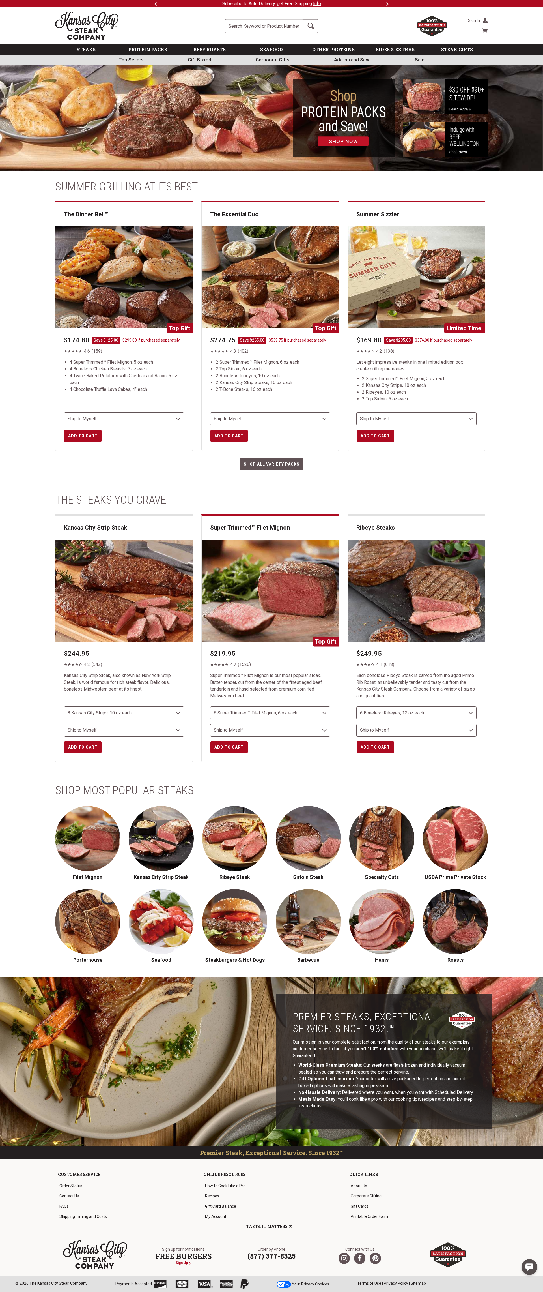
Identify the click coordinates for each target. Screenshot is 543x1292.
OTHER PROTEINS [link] (333, 49)
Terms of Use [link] (369, 1283)
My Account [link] (215, 1216)
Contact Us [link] (69, 1196)
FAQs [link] (64, 1206)
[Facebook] (359, 1258)
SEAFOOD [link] (271, 49)
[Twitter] (344, 1258)
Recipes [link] (212, 1196)
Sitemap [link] (418, 1283)
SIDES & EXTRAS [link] (395, 49)
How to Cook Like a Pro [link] (225, 1186)
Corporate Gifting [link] (366, 1196)
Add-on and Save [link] (352, 60)
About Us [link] (359, 1186)
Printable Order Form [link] (369, 1216)
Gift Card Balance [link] (220, 1206)
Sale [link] (420, 60)
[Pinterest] (375, 1258)
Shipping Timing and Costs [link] (83, 1216)
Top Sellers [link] (131, 60)
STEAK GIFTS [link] (457, 49)
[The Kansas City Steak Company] (95, 1254)
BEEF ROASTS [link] (209, 49)
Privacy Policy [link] (396, 1283)
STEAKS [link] (86, 49)
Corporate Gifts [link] (273, 60)
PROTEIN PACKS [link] (147, 49)
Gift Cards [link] (360, 1206)
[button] (529, 1267)
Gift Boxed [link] (199, 60)
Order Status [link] (70, 1186)
